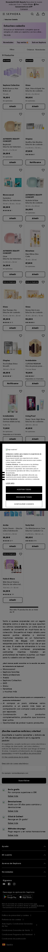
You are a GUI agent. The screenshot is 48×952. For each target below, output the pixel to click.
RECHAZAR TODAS (24, 497)
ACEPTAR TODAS (24, 489)
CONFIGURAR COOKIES (24, 504)
